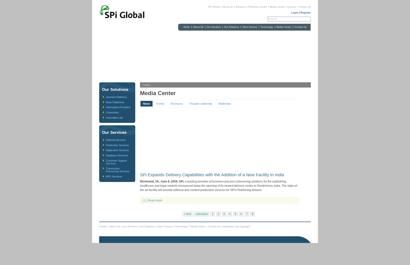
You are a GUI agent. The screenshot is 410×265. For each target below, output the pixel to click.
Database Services (117, 155)
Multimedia (225, 103)
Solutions (241, 6)
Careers (291, 6)
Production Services (117, 145)
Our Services (214, 27)
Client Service (249, 27)
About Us (228, 6)
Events (160, 103)
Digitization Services (117, 150)
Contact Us (305, 6)
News (146, 103)
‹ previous (201, 214)
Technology (267, 27)
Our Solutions (231, 27)
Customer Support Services (116, 162)
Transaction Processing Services (118, 170)
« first (187, 214)
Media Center (277, 6)
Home (186, 27)
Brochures (177, 103)
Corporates (112, 112)
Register (305, 12)
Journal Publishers (116, 97)
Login (294, 12)
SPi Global (214, 6)
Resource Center (257, 6)
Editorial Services (116, 140)
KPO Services (114, 176)
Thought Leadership (200, 103)
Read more (155, 200)
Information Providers (118, 107)
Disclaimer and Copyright (236, 226)
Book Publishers (115, 102)
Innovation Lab (114, 117)
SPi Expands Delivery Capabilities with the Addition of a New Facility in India (212, 174)
